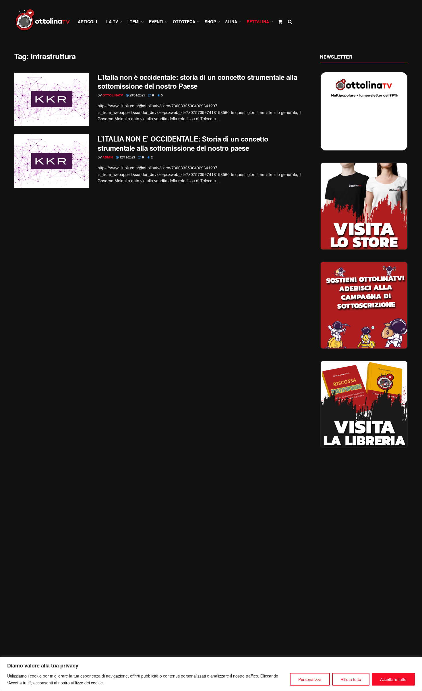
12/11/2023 (127, 157)
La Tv (112, 21)
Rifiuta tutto (350, 679)
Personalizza (310, 679)
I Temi (133, 21)
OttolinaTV (112, 95)
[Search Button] (290, 21)
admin (107, 157)
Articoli (87, 21)
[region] (211, 674)
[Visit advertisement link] (364, 206)
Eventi (156, 21)
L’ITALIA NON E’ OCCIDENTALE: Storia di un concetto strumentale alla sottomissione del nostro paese (183, 143)
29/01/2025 (137, 95)
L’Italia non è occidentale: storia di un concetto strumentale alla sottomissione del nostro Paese (197, 81)
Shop (210, 21)
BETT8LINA (258, 21)
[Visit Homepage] (45, 22)
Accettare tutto (393, 679)
